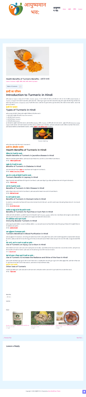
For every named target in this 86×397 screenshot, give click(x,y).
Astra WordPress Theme (54, 391)
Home (64, 9)
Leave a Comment (10, 81)
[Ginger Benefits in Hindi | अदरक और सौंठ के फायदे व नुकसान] (42, 318)
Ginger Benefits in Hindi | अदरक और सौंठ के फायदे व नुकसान (42, 325)
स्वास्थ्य (30, 81)
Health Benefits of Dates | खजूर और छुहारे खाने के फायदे (66, 325)
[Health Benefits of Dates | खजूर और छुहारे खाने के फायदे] (67, 318)
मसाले (24, 81)
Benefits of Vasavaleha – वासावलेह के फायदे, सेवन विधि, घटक (17, 325)
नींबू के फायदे (13, 271)
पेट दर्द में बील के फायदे (15, 206)
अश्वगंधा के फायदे (14, 228)
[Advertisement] (43, 28)
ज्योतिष (74, 9)
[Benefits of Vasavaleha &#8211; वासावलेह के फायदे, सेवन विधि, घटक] (18, 318)
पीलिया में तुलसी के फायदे (15, 160)
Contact (80, 9)
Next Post (80, 337)
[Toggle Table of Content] (19, 86)
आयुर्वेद (69, 9)
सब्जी (27, 81)
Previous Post (7, 337)
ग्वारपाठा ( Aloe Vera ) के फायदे (17, 171)
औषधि (21, 81)
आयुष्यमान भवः (56, 9)
